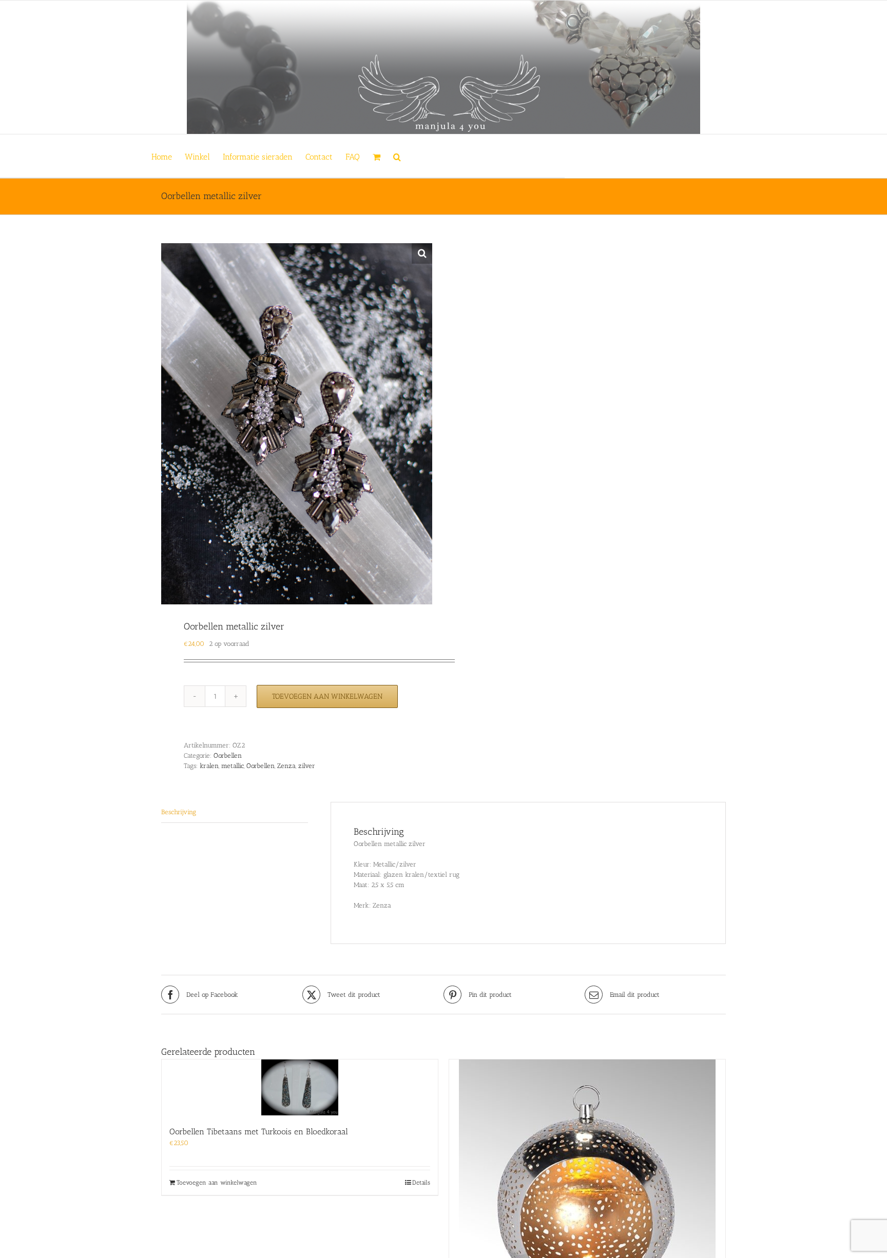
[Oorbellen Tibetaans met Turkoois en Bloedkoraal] (300, 1087)
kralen (209, 766)
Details (421, 1182)
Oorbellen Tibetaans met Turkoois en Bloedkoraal (258, 1131)
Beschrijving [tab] (178, 812)
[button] (397, 156)
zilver (306, 766)
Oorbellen (228, 755)
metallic (232, 766)
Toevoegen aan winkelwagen (327, 696)
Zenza (286, 766)
